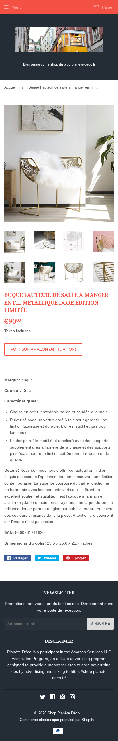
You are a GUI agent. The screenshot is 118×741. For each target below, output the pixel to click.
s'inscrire (100, 624)
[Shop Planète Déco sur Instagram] (72, 697)
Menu (16, 7)
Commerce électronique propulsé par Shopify (57, 720)
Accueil (10, 87)
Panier (107, 7)
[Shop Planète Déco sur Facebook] (53, 697)
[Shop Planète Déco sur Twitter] (43, 697)
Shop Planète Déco (64, 713)
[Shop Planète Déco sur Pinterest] (63, 697)
